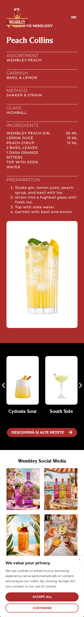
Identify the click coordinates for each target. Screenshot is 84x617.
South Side (61, 411)
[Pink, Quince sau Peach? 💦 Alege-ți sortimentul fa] (61, 489)
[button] (3, 385)
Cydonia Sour (22, 411)
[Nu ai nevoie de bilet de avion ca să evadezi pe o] (23, 535)
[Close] (79, 559)
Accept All (42, 597)
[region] (42, 586)
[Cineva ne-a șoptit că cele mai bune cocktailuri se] (23, 489)
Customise (42, 608)
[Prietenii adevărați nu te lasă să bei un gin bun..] (61, 535)
